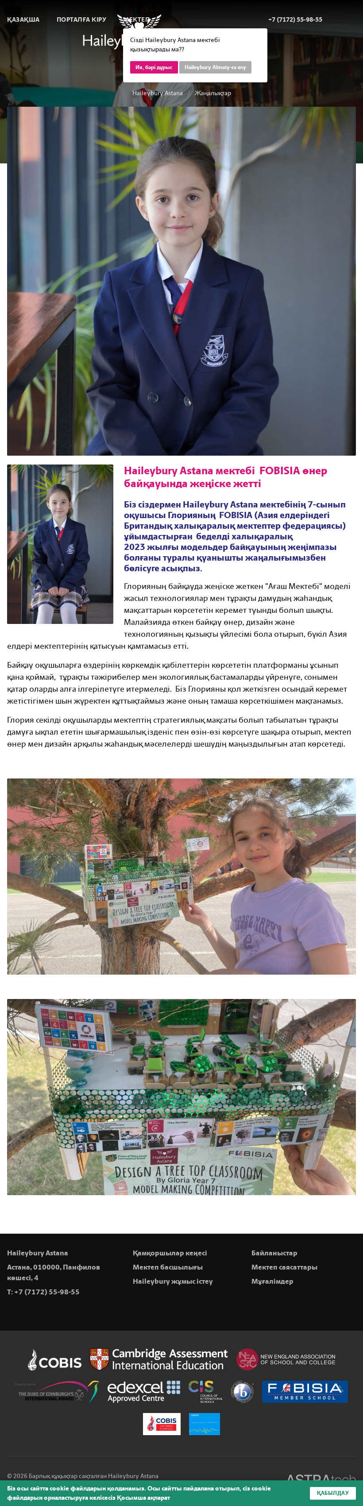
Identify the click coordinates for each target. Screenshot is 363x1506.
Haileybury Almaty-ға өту (215, 67)
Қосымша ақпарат (143, 1498)
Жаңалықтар (213, 93)
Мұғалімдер (272, 1281)
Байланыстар (274, 1253)
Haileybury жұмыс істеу (173, 1281)
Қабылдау (333, 1493)
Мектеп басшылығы (168, 1267)
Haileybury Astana (157, 93)
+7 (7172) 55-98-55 (47, 1292)
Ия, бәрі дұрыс (154, 67)
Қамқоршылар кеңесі (170, 1253)
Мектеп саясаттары (284, 1267)
